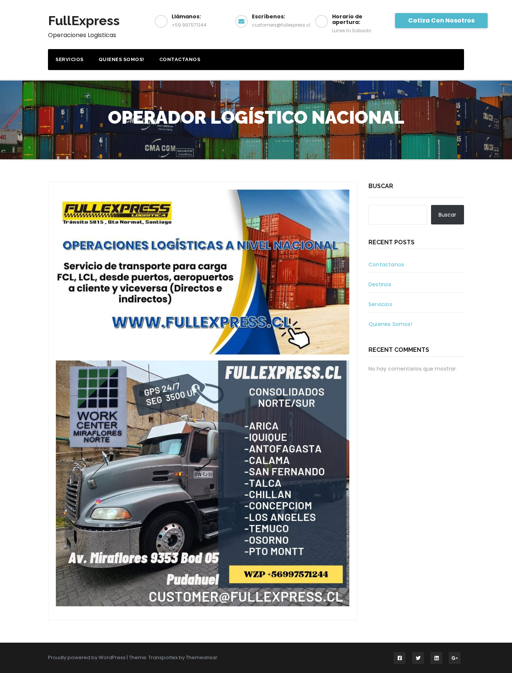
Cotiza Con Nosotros (441, 20)
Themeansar (201, 657)
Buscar (380, 186)
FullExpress (84, 20)
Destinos (380, 284)
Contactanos (180, 59)
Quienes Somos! (121, 59)
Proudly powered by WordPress (87, 657)
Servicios (69, 59)
